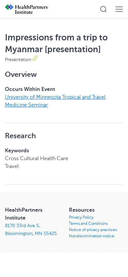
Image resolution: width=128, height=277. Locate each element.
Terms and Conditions (88, 223)
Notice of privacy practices (93, 229)
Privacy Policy (81, 217)
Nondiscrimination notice (91, 236)
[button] (103, 9)
